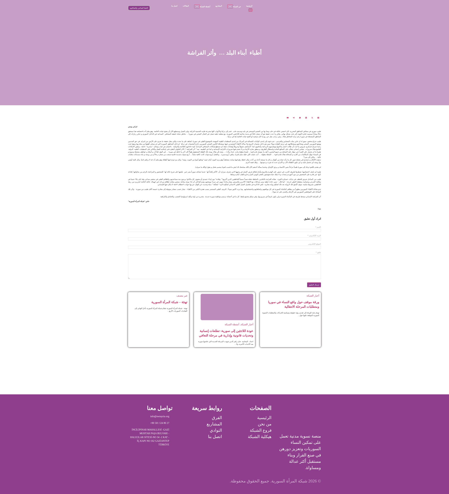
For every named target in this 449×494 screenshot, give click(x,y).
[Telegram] (293, 117)
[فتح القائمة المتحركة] (250, 10)
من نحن (265, 424)
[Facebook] (318, 117)
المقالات (186, 6)
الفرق (217, 417)
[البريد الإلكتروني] (287, 117)
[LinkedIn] (306, 117)
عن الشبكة (237, 7)
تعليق (318, 252)
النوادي (216, 430)
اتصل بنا (174, 6)
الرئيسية (249, 6)
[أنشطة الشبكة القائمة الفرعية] (197, 6)
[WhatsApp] (300, 117)
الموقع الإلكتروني (314, 244)
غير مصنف (181, 295)
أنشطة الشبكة (205, 7)
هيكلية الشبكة (260, 436)
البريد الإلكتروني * (314, 235)
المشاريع (219, 6)
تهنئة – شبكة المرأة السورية (169, 302)
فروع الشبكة (261, 430)
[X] (312, 117)
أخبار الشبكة (313, 295)
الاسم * (318, 227)
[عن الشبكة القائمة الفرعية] (230, 6)
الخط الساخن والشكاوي (139, 8)
